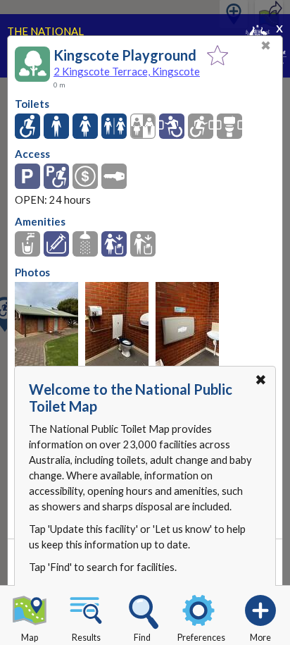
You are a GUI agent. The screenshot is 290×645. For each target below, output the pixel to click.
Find (142, 637)
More (260, 637)
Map (29, 637)
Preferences (201, 637)
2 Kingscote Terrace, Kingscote (126, 71)
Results (86, 637)
